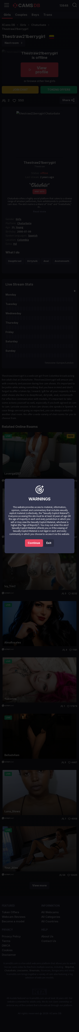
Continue (34, 542)
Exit (48, 542)
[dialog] (39, 516)
